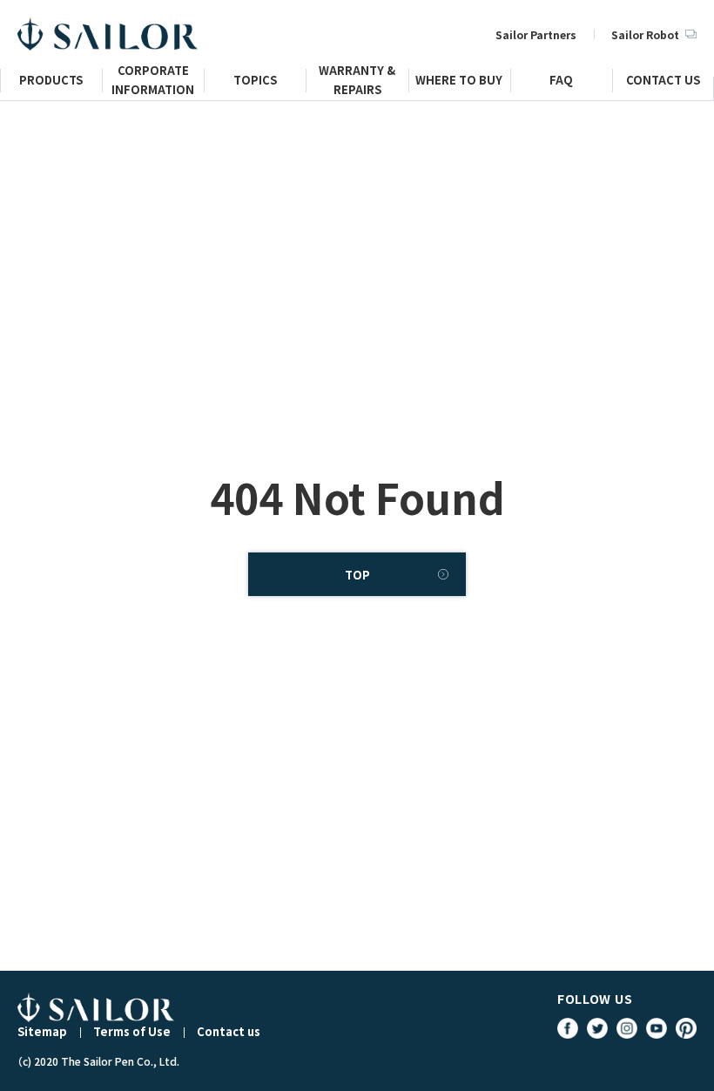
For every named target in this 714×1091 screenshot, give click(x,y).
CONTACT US (663, 82)
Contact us (228, 1031)
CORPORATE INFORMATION (152, 87)
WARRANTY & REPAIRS (357, 87)
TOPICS (255, 82)
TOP (357, 574)
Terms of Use (132, 1031)
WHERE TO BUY (458, 82)
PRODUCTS (51, 82)
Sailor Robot (645, 34)
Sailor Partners (535, 34)
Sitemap (42, 1031)
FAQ (561, 82)
